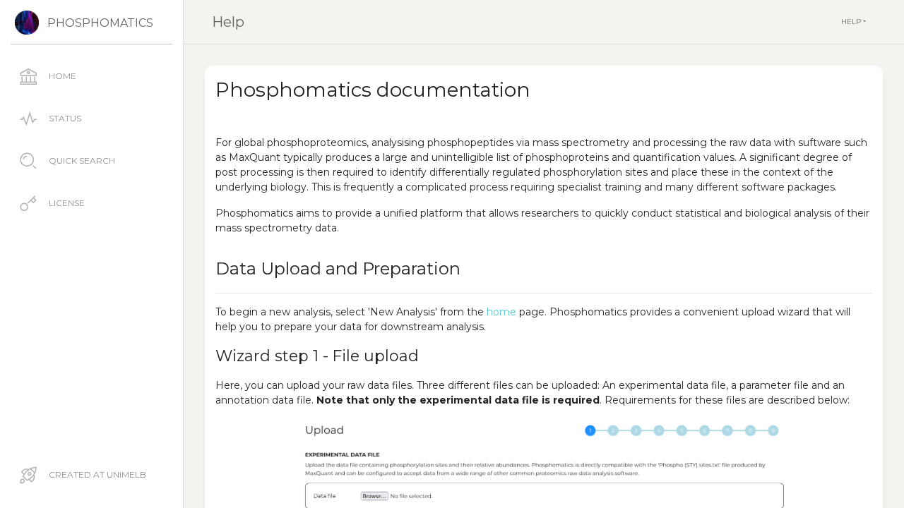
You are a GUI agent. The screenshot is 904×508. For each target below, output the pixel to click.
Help (228, 21)
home (501, 312)
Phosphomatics (100, 23)
